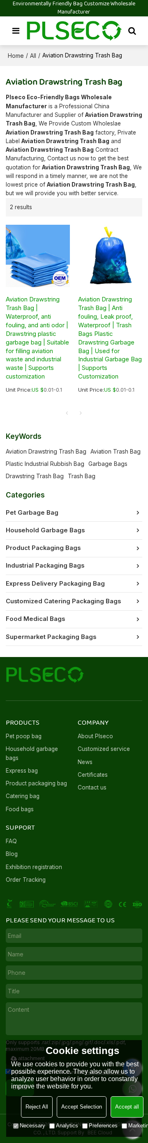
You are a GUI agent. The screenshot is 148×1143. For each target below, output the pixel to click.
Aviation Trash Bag (115, 451)
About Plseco (95, 736)
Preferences (103, 1125)
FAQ (11, 841)
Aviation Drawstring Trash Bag (46, 451)
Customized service (104, 749)
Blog (12, 854)
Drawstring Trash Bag (35, 475)
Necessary (32, 1125)
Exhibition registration (34, 867)
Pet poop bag (24, 736)
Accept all (127, 1107)
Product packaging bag (36, 783)
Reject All (36, 1107)
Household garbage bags (32, 753)
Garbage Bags (107, 463)
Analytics (67, 1125)
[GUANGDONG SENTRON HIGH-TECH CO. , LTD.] (74, 30)
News (85, 762)
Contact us (92, 787)
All (33, 55)
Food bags (20, 809)
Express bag (22, 770)
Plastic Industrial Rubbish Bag (45, 463)
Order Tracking (26, 879)
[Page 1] (67, 413)
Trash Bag (81, 475)
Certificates (93, 774)
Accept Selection (81, 1107)
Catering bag (22, 796)
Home (16, 55)
